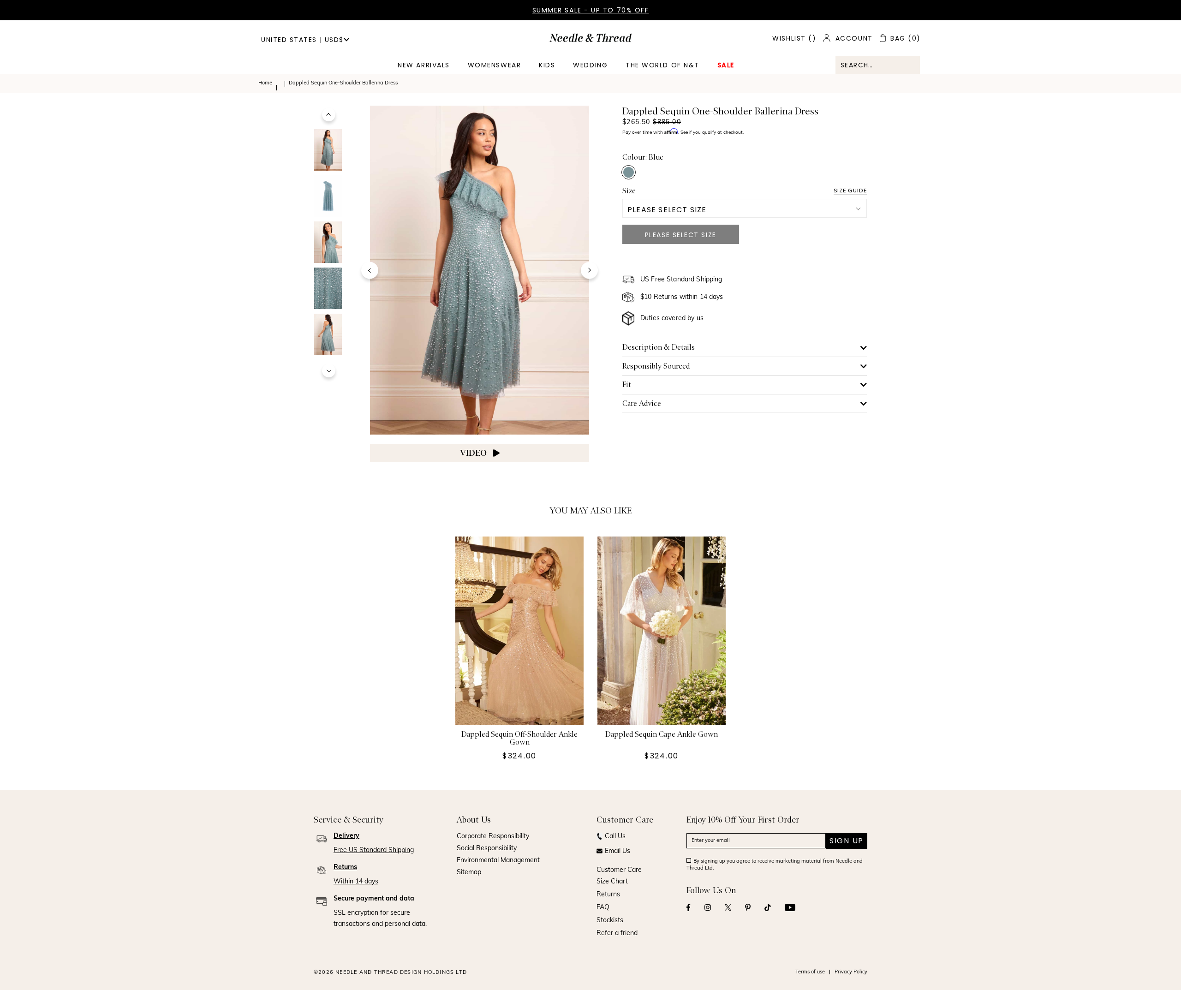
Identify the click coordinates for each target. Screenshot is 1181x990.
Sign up (846, 840)
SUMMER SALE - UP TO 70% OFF (590, 10)
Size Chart (612, 881)
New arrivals (423, 65)
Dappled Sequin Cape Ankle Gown (661, 735)
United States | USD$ (302, 39)
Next (328, 370)
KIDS (547, 65)
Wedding (590, 65)
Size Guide (850, 191)
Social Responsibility (487, 848)
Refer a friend (617, 933)
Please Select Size (667, 209)
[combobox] (877, 65)
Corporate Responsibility (493, 836)
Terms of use (810, 972)
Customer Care (619, 870)
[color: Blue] (628, 172)
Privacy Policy (851, 972)
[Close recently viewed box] (865, 271)
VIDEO (474, 453)
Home (265, 83)
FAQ (602, 907)
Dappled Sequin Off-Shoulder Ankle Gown (519, 738)
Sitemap (469, 872)
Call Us (615, 836)
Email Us (617, 851)
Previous (328, 114)
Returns (608, 894)
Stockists (609, 920)
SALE (725, 65)
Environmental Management (498, 860)
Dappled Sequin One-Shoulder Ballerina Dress (343, 83)
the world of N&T (662, 65)
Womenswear (494, 65)
